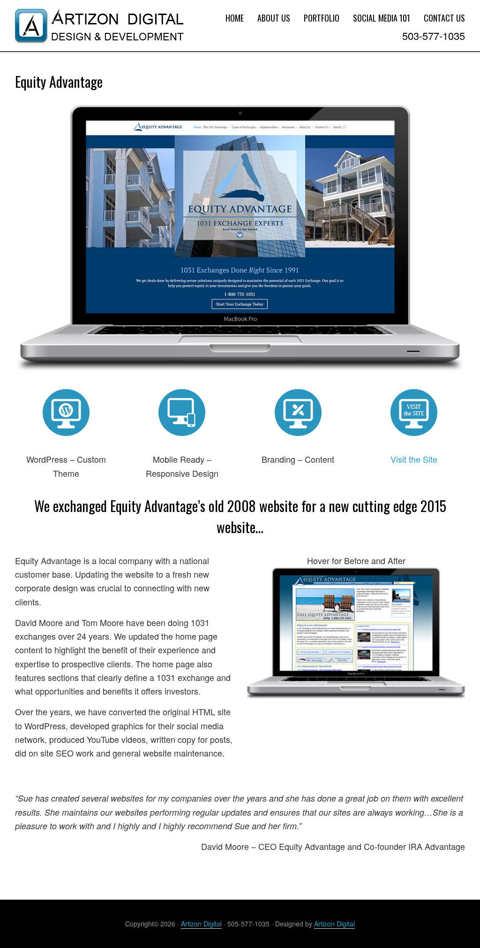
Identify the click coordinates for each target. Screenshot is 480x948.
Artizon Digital (85, 22)
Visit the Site (413, 459)
